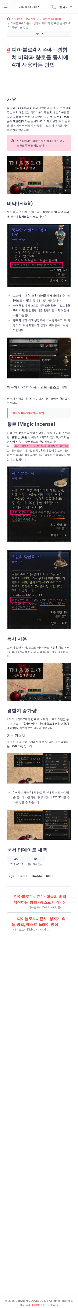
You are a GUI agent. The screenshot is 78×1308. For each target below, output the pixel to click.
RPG (49, 876)
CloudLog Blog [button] (28, 6)
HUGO (36, 1305)
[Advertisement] (39, 83)
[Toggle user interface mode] (54, 6)
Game (23, 876)
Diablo (37, 876)
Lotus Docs (50, 1305)
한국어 (64, 7)
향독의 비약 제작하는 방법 (28, 413)
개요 (38, 33)
